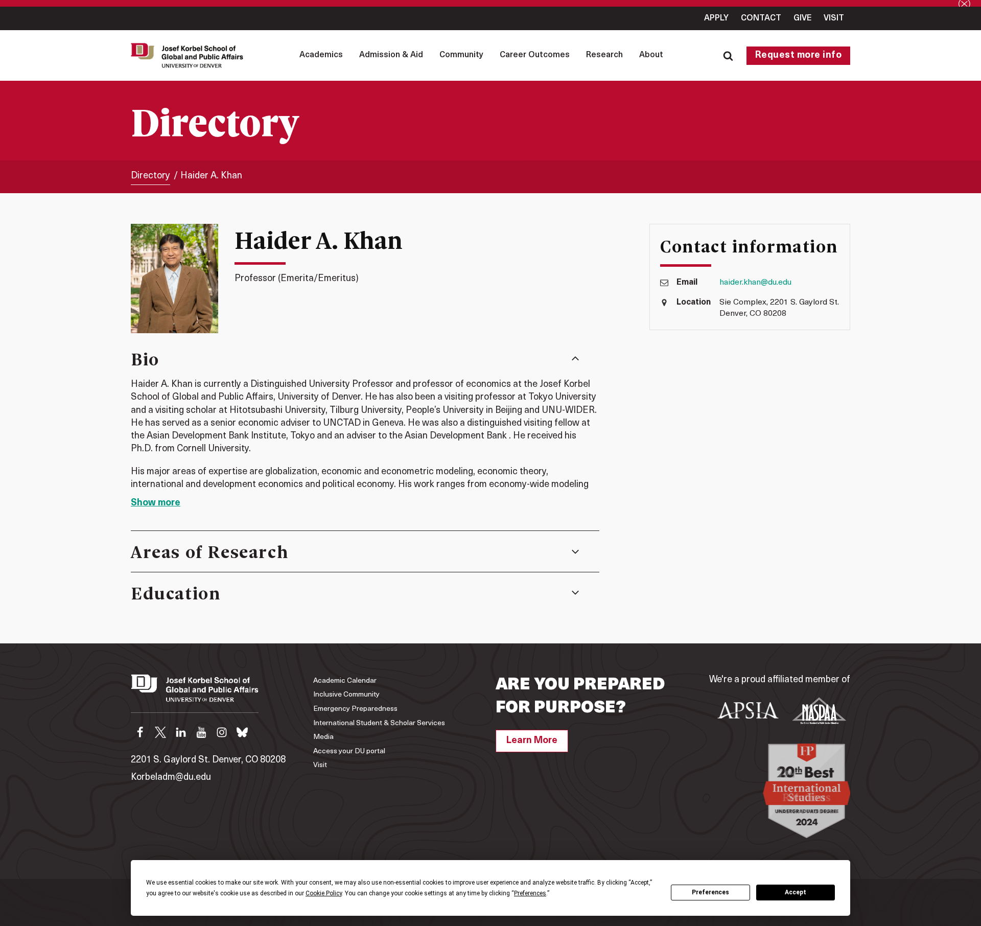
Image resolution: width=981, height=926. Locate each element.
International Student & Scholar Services (379, 723)
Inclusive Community (346, 695)
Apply (716, 18)
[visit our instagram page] (222, 732)
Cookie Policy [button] (324, 893)
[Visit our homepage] (195, 693)
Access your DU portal (349, 751)
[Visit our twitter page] (160, 732)
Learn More (531, 741)
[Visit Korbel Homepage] (189, 55)
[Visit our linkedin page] (181, 732)
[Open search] (728, 56)
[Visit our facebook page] (140, 732)
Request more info (798, 55)
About (651, 55)
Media (323, 737)
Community (461, 55)
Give (802, 18)
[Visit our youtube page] (201, 732)
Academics (321, 55)
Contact (761, 18)
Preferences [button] (530, 893)
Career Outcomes (535, 55)
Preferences (710, 892)
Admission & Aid (391, 55)
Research (604, 55)
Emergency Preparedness (355, 709)
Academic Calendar (345, 681)
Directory (150, 176)
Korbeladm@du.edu (171, 777)
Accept (795, 892)
